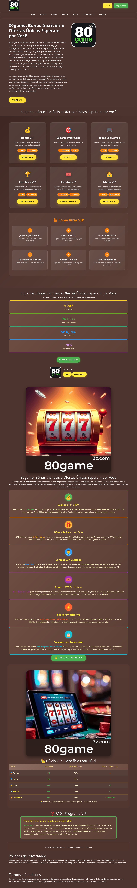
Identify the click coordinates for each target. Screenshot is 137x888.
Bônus (54, 14)
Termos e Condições (75, 847)
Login (108, 6)
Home (33, 14)
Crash (101, 14)
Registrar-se (121, 6)
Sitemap (88, 847)
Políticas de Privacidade (54, 847)
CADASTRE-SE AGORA (68, 360)
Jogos (42, 14)
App (74, 14)
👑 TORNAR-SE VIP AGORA (68, 657)
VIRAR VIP (17, 100)
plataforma (87, 14)
